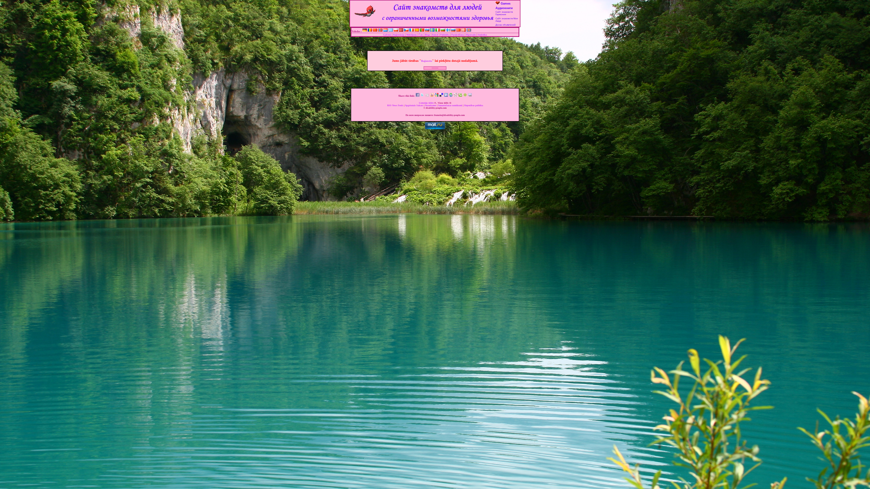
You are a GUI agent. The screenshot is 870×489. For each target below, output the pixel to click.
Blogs (427, 35)
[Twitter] (422, 95)
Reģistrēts (426, 61)
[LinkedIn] (446, 95)
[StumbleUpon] (451, 95)
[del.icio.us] (441, 95)
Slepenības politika (473, 105)
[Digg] (427, 95)
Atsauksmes (431, 105)
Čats (421, 35)
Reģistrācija (398, 35)
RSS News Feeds (395, 105)
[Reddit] (455, 95)
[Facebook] (417, 95)
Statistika (482, 35)
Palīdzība (445, 35)
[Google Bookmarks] (436, 95)
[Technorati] (460, 95)
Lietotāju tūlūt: (427, 103)
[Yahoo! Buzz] (432, 95)
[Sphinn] (465, 95)
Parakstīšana (457, 35)
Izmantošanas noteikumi (450, 105)
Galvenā (387, 35)
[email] (470, 95)
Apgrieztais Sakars (414, 105)
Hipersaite (471, 35)
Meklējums (411, 35)
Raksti (435, 35)
